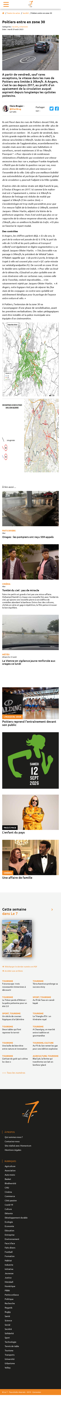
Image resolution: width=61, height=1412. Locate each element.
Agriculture (10, 1166)
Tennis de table (12, 1346)
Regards (8, 1307)
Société (26, 13)
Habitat (8, 1260)
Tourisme (9, 1350)
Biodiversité (10, 1183)
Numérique (10, 1286)
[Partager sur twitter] (50, 108)
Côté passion (11, 1200)
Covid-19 (9, 1204)
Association (10, 1170)
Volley (8, 1367)
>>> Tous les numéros (13, 1072)
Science (8, 1320)
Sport (7, 1337)
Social (7, 1324)
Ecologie (9, 1221)
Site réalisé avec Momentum (18, 1145)
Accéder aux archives (14, 971)
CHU (7, 1187)
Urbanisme (23, 26)
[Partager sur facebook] (56, 108)
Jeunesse (9, 1273)
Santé (7, 1316)
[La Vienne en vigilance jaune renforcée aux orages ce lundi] (30, 632)
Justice (8, 1277)
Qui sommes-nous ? (14, 1137)
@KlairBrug (15, 109)
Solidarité (9, 1333)
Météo (5, 654)
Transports (10, 1354)
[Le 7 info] (30, 4)
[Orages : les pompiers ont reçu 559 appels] (30, 508)
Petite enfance (12, 1294)
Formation (10, 1256)
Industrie (9, 1264)
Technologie (10, 1341)
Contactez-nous (12, 1141)
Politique (9, 1299)
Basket (8, 1179)
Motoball (9, 1281)
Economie (9, 1226)
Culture (8, 1209)
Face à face (10, 1243)
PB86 (7, 1290)
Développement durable (16, 1217)
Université (10, 1359)
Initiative (9, 1269)
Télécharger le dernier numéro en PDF (21, 966)
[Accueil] (3, 13)
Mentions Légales (13, 1150)
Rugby (8, 1311)
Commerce (10, 1196)
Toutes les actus (13, 13)
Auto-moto (10, 1174)
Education (9, 1230)
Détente (9, 1213)
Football (9, 1251)
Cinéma (6, 584)
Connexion (36, 1392)
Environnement (12, 1239)
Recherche (10, 1303)
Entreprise (10, 1234)
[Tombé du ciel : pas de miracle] (30, 562)
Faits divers (9, 530)
